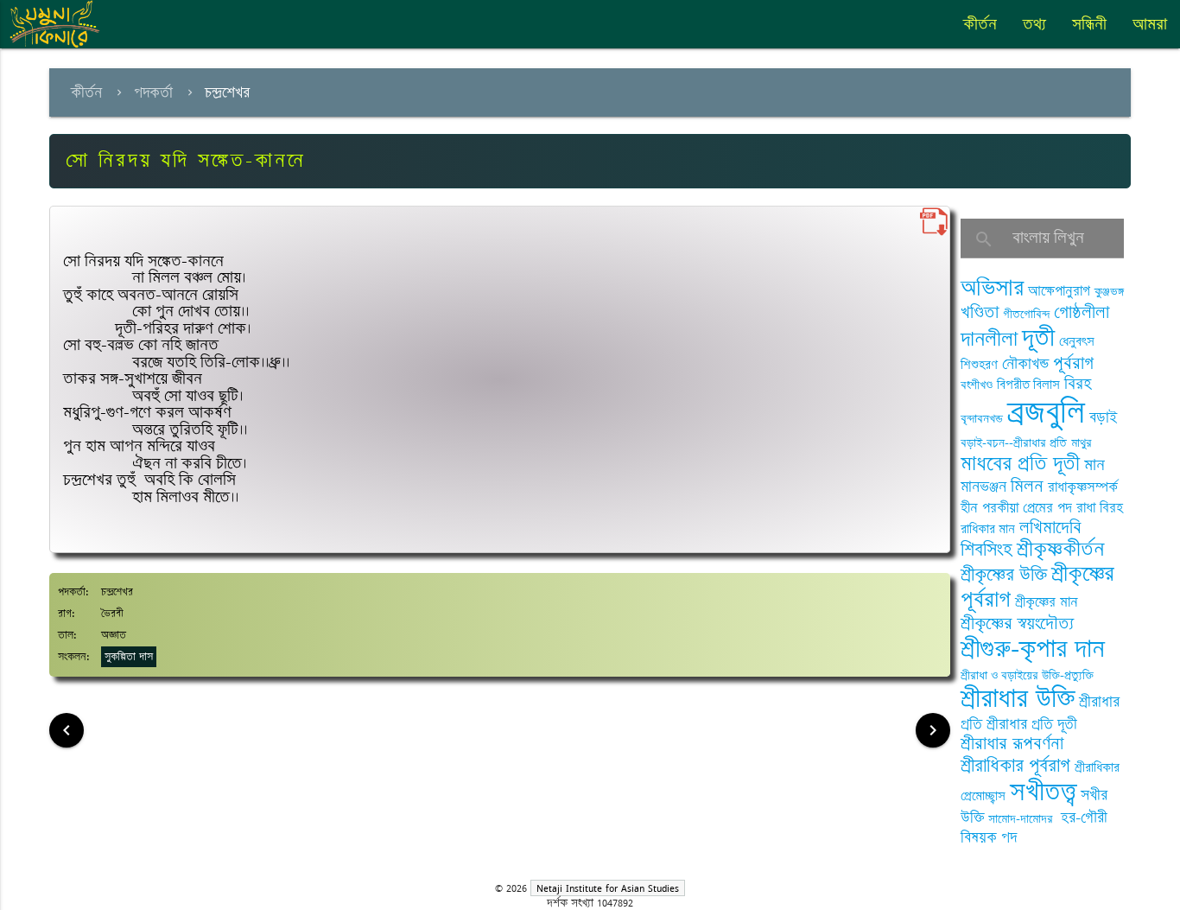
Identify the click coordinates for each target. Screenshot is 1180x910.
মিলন (1027, 486)
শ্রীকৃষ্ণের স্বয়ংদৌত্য (1017, 623)
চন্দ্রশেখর (227, 92)
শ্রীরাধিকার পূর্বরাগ (1015, 766)
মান (1094, 465)
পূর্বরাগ (1073, 363)
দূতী (1038, 337)
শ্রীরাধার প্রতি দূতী (1032, 724)
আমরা (1149, 24)
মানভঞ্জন (983, 486)
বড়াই (1103, 417)
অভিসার (992, 288)
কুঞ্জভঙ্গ (1109, 291)
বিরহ (1077, 383)
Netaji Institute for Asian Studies (607, 888)
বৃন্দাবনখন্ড (982, 418)
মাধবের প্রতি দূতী (1020, 463)
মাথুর (1081, 443)
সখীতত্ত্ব (1043, 792)
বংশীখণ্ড (977, 385)
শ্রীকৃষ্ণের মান (1046, 602)
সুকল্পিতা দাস (129, 657)
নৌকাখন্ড (1025, 363)
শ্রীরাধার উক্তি (1018, 699)
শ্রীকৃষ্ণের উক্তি (1004, 575)
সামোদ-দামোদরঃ (1022, 818)
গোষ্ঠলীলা (1081, 312)
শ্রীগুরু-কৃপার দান (1033, 649)
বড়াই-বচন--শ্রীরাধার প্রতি (1014, 443)
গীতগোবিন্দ (1026, 314)
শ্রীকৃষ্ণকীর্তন (1060, 549)
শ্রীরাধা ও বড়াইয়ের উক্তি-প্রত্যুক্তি (1027, 675)
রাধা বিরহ (1099, 508)
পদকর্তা (153, 92)
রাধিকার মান (988, 529)
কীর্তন (980, 24)
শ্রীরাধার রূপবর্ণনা (1012, 743)
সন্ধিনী (1089, 24)
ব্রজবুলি (1046, 412)
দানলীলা (989, 339)
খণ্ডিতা (980, 312)
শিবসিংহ (986, 550)
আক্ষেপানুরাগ (1059, 291)
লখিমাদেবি (1050, 527)
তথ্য (1034, 24)
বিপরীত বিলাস (1028, 385)
